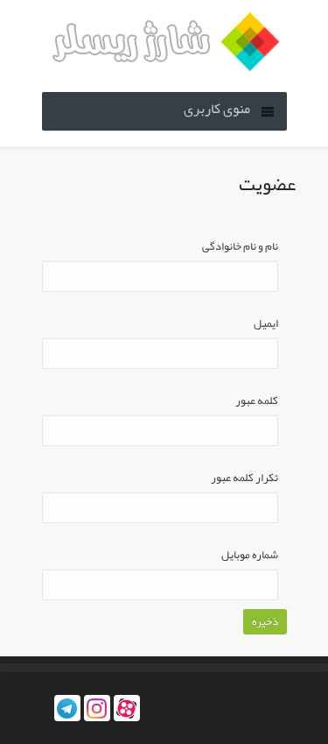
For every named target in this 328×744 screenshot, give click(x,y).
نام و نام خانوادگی (240, 246)
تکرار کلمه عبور (244, 478)
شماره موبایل (249, 555)
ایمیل (266, 323)
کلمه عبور (256, 401)
